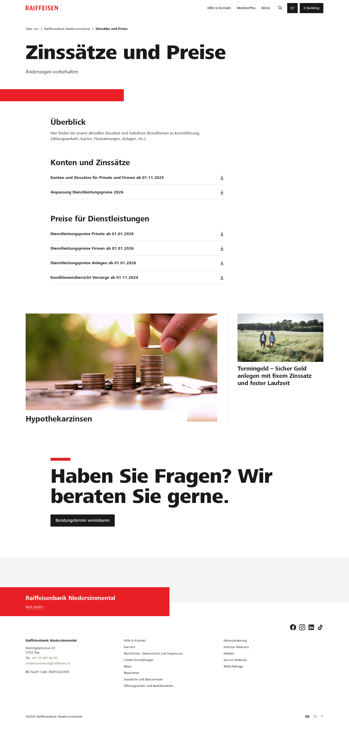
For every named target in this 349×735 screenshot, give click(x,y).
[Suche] (280, 8)
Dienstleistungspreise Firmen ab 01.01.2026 (92, 248)
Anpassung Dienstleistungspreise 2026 (86, 192)
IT (322, 716)
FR (315, 716)
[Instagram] (302, 627)
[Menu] (292, 8)
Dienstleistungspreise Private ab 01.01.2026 (92, 233)
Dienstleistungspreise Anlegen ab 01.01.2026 (93, 263)
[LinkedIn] (311, 627)
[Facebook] (293, 627)
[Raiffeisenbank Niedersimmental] (42, 8)
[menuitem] (219, 8)
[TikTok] (320, 627)
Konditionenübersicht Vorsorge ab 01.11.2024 (94, 277)
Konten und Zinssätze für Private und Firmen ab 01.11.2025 (107, 177)
